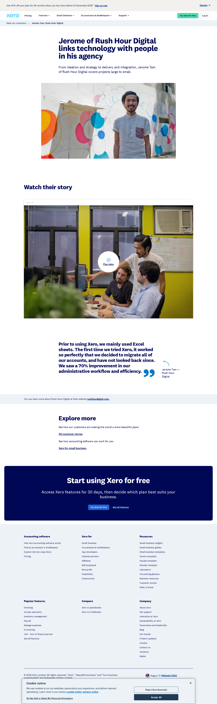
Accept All (156, 697)
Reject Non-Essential (156, 689)
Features (43, 15)
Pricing (28, 15)
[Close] (190, 683)
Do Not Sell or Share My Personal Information (50, 698)
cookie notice (74, 692)
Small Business (64, 15)
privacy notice (90, 692)
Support (123, 15)
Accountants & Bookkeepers (95, 15)
